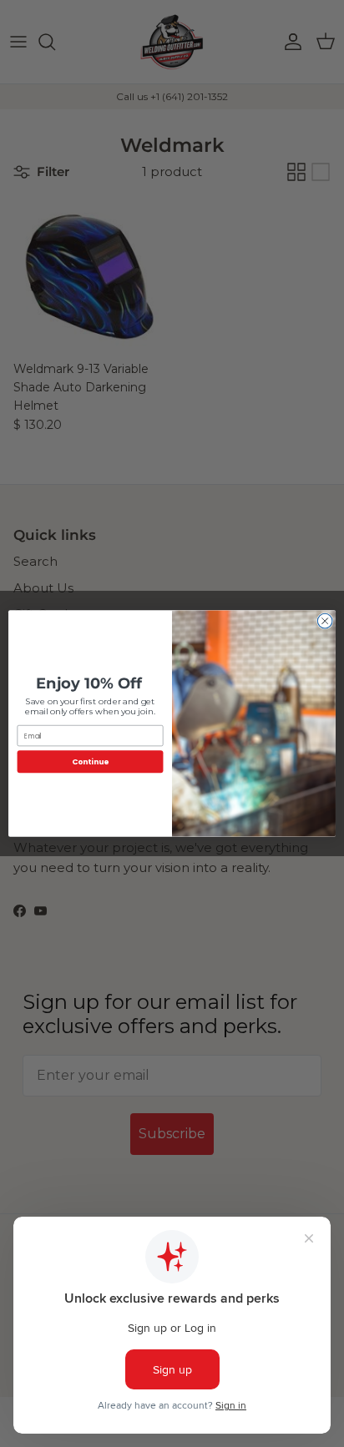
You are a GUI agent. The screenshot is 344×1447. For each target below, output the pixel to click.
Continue (90, 761)
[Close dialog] (324, 620)
